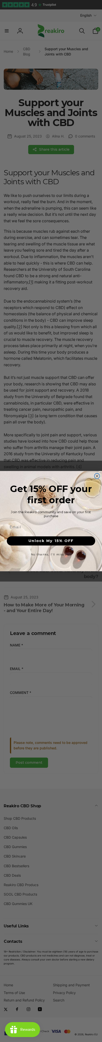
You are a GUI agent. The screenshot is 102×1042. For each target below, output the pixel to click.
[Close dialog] (97, 476)
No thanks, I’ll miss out (51, 554)
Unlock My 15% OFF (50, 541)
